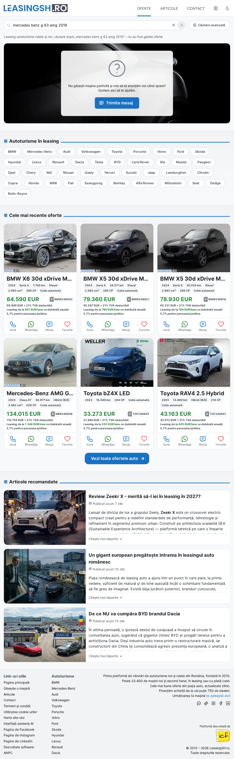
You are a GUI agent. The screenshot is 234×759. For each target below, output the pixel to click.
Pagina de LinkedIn (18, 741)
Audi (55, 694)
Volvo (56, 717)
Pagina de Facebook (19, 729)
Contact (10, 700)
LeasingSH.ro (219, 748)
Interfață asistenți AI (19, 723)
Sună (13, 330)
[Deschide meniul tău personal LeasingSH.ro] (215, 8)
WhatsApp (31, 330)
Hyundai (58, 735)
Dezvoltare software (19, 747)
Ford (55, 723)
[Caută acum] (181, 25)
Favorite (67, 330)
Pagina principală (16, 682)
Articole (9, 694)
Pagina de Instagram (19, 735)
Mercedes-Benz (63, 688)
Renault (57, 747)
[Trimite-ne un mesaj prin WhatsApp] (199, 704)
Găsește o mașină (17, 688)
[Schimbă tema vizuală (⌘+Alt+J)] (227, 8)
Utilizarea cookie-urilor (20, 712)
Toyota (57, 706)
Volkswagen (60, 700)
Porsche (58, 712)
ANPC (8, 753)
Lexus (56, 741)
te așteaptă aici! (218, 696)
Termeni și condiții (17, 706)
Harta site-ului (14, 717)
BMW (55, 682)
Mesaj (49, 330)
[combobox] (95, 25)
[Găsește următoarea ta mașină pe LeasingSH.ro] (36, 8)
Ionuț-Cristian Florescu (223, 736)
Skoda (56, 729)
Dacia (56, 753)
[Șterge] (173, 25)
